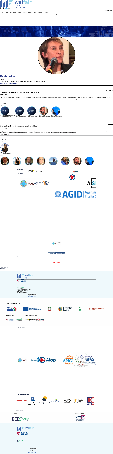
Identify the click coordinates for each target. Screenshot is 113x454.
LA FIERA (6, 12)
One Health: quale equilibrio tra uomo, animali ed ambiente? (19, 126)
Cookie (29, 296)
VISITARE (24, 12)
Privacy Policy (33, 296)
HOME (2, 12)
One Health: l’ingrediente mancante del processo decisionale (19, 92)
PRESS (35, 12)
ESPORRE (30, 12)
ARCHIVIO (19, 12)
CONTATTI (40, 12)
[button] (6, 12)
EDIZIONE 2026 (13, 12)
